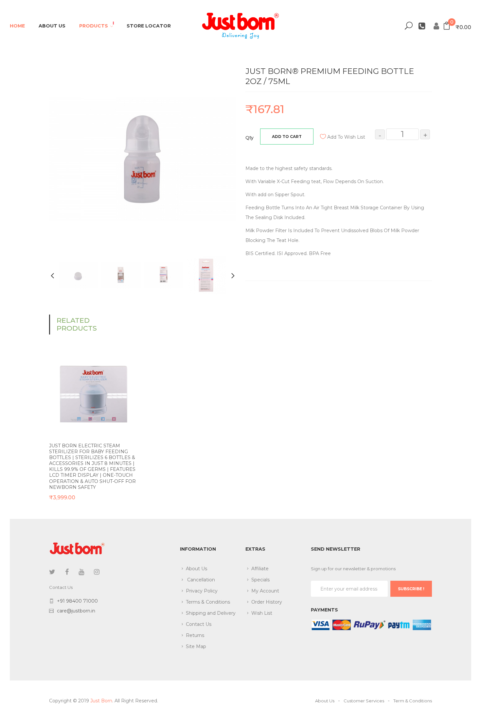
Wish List (261, 613)
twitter (52, 572)
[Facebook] (67, 572)
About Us (196, 569)
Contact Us (198, 624)
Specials (260, 580)
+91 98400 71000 (77, 601)
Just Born (101, 701)
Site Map (196, 646)
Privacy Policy (202, 591)
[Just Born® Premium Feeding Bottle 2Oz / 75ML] (78, 275)
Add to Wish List (346, 137)
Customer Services (364, 700)
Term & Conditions (412, 700)
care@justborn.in (76, 611)
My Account (265, 591)
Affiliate (260, 569)
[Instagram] (96, 572)
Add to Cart (287, 136)
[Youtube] (81, 572)
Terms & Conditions (208, 602)
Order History (266, 602)
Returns (195, 635)
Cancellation (200, 580)
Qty (249, 138)
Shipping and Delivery (211, 613)
